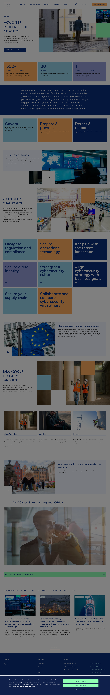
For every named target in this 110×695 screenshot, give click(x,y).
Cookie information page (27, 686)
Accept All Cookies (80, 681)
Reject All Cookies (80, 685)
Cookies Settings (80, 689)
